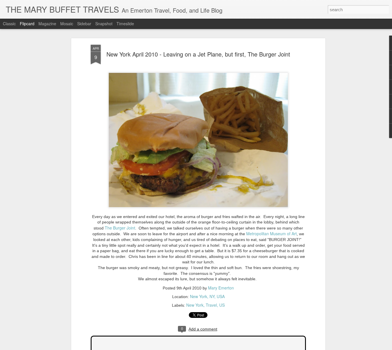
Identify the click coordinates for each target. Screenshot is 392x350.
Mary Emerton (221, 288)
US (222, 305)
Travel (211, 305)
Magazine (47, 23)
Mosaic (66, 23)
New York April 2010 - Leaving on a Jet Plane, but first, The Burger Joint (198, 54)
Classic (9, 23)
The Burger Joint (120, 228)
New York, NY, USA (207, 296)
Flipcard (27, 23)
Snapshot (103, 23)
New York (194, 305)
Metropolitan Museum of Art (271, 233)
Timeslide (125, 23)
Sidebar (84, 23)
